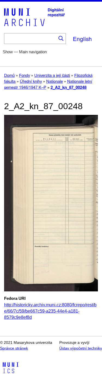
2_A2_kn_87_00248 (68, 87)
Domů (9, 75)
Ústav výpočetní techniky (80, 348)
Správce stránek (14, 348)
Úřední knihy (31, 81)
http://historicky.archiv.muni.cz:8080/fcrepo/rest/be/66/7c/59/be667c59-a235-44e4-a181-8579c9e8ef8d (50, 311)
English (82, 38)
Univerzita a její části (52, 75)
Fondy (24, 75)
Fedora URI (15, 298)
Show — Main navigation (25, 52)
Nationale (54, 81)
